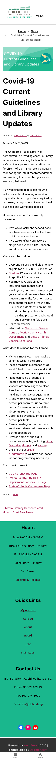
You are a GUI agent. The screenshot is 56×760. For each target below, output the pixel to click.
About (28, 627)
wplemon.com (38, 749)
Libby (49, 441)
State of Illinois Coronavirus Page (29, 486)
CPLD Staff (36, 135)
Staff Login (28, 652)
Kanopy (42, 445)
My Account (28, 610)
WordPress (31, 745)
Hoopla (26, 445)
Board (28, 635)
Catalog (28, 618)
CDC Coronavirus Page (23, 473)
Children (14, 273)
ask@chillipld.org (32, 704)
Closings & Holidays (28, 579)
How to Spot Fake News (18, 512)
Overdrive (14, 445)
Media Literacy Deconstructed (24, 508)
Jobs (28, 644)
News (15, 494)
